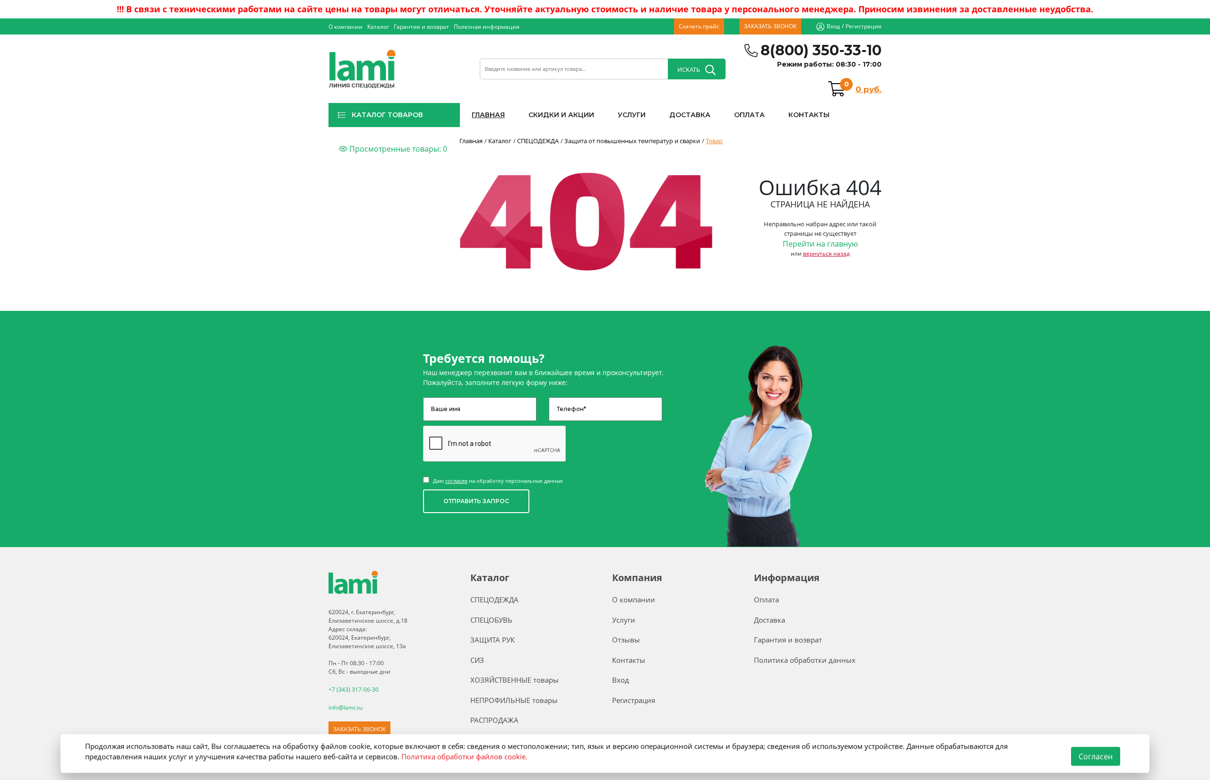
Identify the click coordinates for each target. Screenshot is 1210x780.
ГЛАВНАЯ (488, 115)
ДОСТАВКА (689, 115)
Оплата (766, 599)
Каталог (378, 27)
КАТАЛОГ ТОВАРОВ (387, 115)
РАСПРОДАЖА (494, 720)
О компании (345, 27)
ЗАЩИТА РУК (492, 639)
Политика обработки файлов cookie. (464, 756)
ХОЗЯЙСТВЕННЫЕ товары (514, 680)
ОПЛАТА (749, 115)
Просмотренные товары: (397, 149)
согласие (456, 480)
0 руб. (869, 89)
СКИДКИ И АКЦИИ (561, 115)
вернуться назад (826, 253)
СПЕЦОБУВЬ (491, 620)
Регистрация (864, 26)
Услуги (623, 620)
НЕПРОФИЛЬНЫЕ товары (514, 700)
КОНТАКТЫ (809, 115)
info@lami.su (345, 707)
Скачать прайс (699, 26)
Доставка (769, 620)
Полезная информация (486, 27)
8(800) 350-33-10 (821, 50)
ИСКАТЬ (688, 69)
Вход (833, 26)
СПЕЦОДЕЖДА (494, 599)
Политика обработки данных (805, 660)
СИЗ (477, 660)
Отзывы (626, 639)
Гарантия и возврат (421, 27)
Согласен (1096, 756)
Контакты (628, 660)
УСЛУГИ (632, 115)
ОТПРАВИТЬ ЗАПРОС (476, 501)
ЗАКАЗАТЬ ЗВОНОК (770, 26)
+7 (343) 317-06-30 (353, 690)
